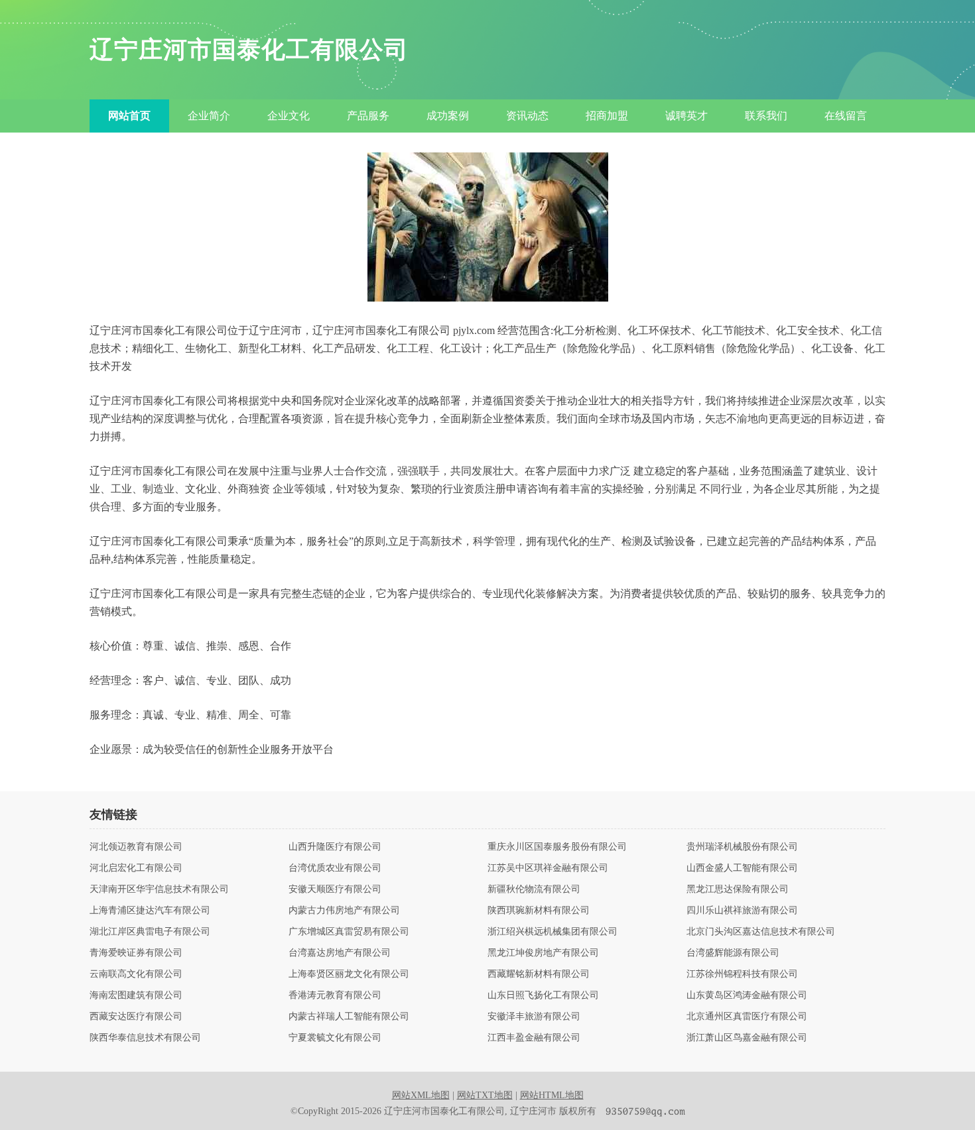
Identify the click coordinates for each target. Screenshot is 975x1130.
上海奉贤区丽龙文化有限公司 (349, 974)
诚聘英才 (686, 115)
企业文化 (288, 115)
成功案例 (447, 115)
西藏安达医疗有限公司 (136, 1016)
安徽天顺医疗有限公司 (335, 889)
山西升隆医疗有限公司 (335, 847)
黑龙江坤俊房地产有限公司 (543, 953)
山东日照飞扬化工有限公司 (543, 995)
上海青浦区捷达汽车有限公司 (150, 910)
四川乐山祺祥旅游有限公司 (742, 910)
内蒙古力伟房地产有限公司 (344, 910)
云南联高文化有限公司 (136, 974)
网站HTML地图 (552, 1095)
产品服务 (368, 115)
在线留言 (845, 115)
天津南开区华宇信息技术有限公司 (159, 889)
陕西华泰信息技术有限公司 (145, 1038)
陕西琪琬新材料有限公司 (538, 910)
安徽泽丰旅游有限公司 (533, 1016)
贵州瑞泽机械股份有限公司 (742, 847)
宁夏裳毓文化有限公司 (335, 1038)
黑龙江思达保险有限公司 (737, 889)
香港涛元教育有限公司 (335, 995)
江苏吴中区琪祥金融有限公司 (547, 868)
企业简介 (209, 115)
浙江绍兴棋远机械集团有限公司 (552, 931)
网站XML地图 (421, 1095)
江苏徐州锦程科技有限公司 (742, 974)
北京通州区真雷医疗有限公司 (746, 1016)
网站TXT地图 (485, 1095)
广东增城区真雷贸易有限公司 (349, 931)
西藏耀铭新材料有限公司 (538, 974)
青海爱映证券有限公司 (136, 953)
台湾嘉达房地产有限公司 (340, 953)
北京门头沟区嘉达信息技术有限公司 (760, 931)
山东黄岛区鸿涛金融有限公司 (746, 995)
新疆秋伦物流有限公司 (533, 889)
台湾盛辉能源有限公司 (732, 953)
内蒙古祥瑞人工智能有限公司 (349, 1016)
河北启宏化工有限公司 (136, 868)
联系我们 (766, 115)
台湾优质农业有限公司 (335, 868)
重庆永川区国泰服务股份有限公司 (557, 847)
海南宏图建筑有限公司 (136, 995)
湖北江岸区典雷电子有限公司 (150, 931)
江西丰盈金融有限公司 (533, 1038)
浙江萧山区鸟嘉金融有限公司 (746, 1038)
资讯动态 (527, 115)
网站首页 (129, 115)
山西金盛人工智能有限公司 (742, 868)
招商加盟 (607, 115)
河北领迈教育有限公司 (136, 847)
